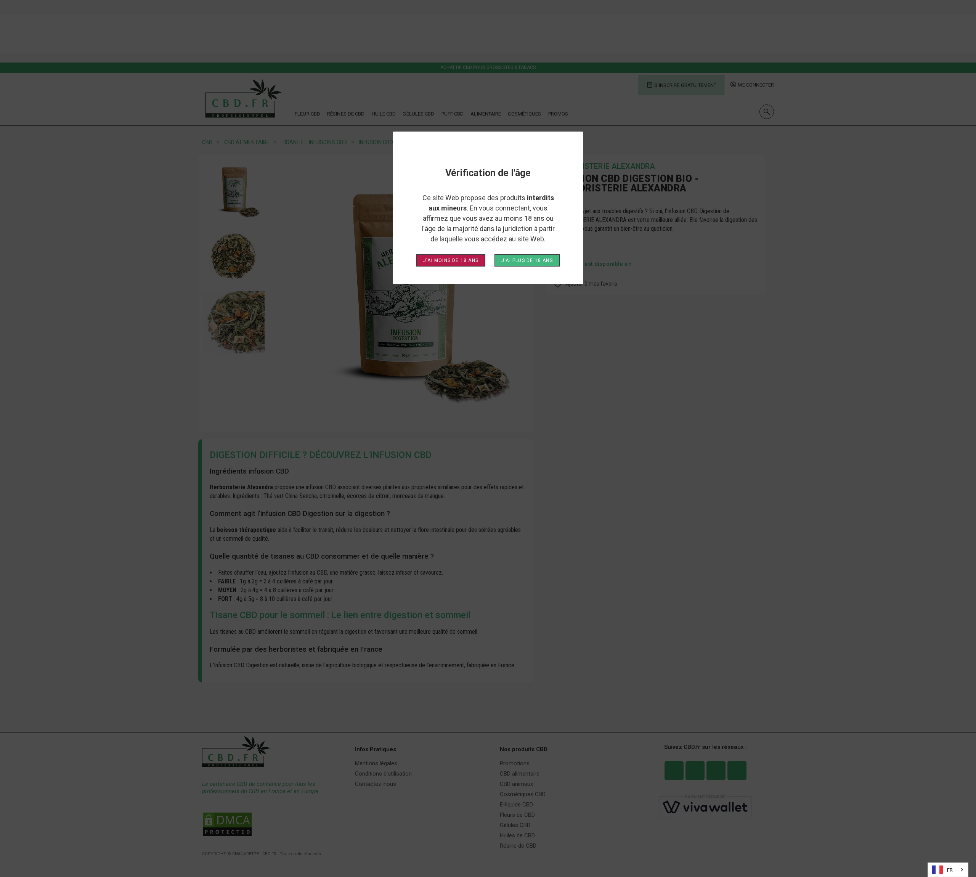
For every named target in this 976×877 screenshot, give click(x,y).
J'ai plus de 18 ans (527, 260)
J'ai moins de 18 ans (450, 260)
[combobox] (948, 870)
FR (950, 870)
